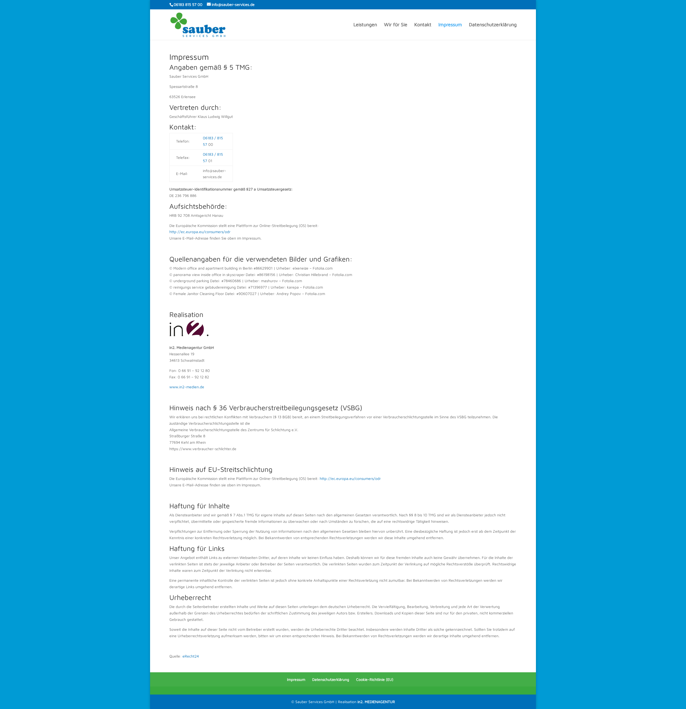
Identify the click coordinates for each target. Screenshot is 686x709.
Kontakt (422, 25)
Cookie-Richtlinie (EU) (374, 679)
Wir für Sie (395, 25)
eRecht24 (190, 656)
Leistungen (365, 25)
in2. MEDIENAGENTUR (376, 701)
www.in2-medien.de (186, 387)
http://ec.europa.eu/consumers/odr (199, 231)
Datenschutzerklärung (493, 25)
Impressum (450, 25)
